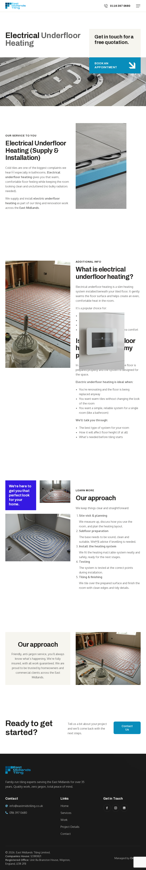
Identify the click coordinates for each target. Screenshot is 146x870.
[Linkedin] (124, 808)
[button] (138, 5)
